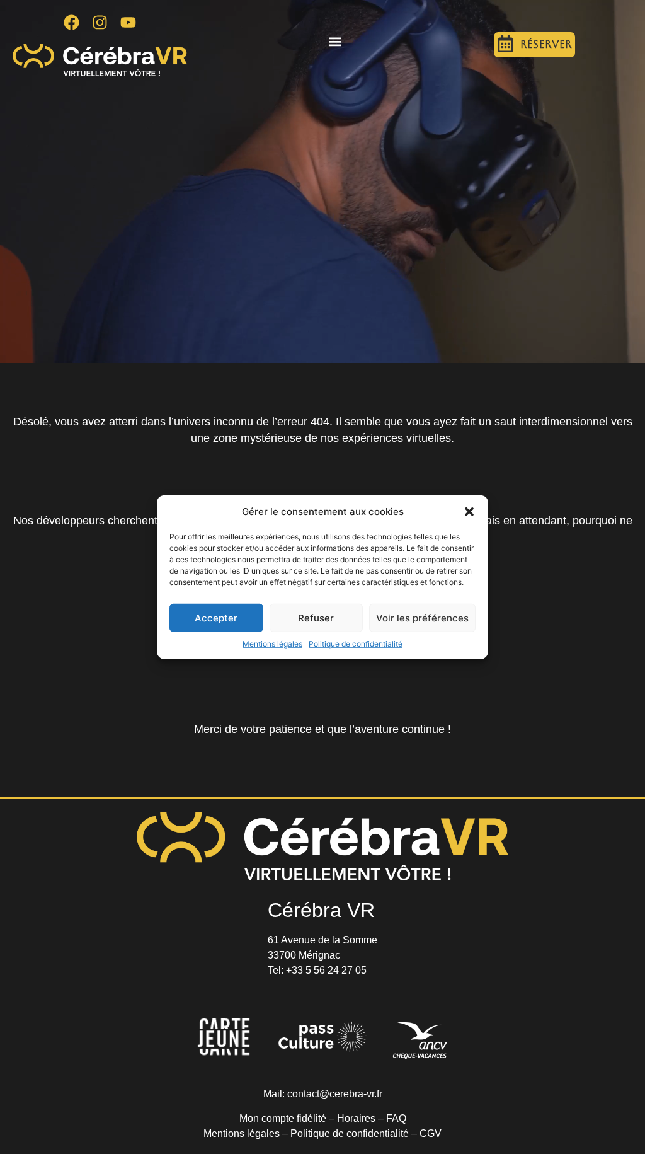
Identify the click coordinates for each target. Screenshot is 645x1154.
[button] (469, 511)
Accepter (216, 617)
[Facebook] (71, 22)
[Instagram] (100, 22)
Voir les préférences (422, 617)
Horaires (356, 1118)
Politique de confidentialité (355, 644)
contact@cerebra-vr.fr (334, 1093)
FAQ (396, 1118)
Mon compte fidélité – (288, 1118)
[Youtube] (128, 22)
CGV (431, 1133)
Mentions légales (272, 644)
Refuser (316, 617)
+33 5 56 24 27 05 (326, 970)
